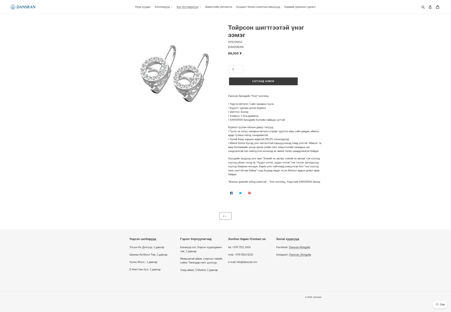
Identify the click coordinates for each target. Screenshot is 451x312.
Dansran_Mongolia (300, 254)
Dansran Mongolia (299, 247)
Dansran (317, 297)
